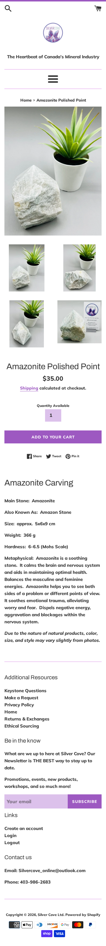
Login (10, 835)
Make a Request (21, 697)
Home (10, 712)
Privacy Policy (19, 705)
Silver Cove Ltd (51, 914)
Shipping (29, 387)
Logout (12, 842)
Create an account (23, 828)
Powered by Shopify (82, 914)
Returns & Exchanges (26, 719)
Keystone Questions (25, 690)
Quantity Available (53, 405)
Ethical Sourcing (21, 726)
